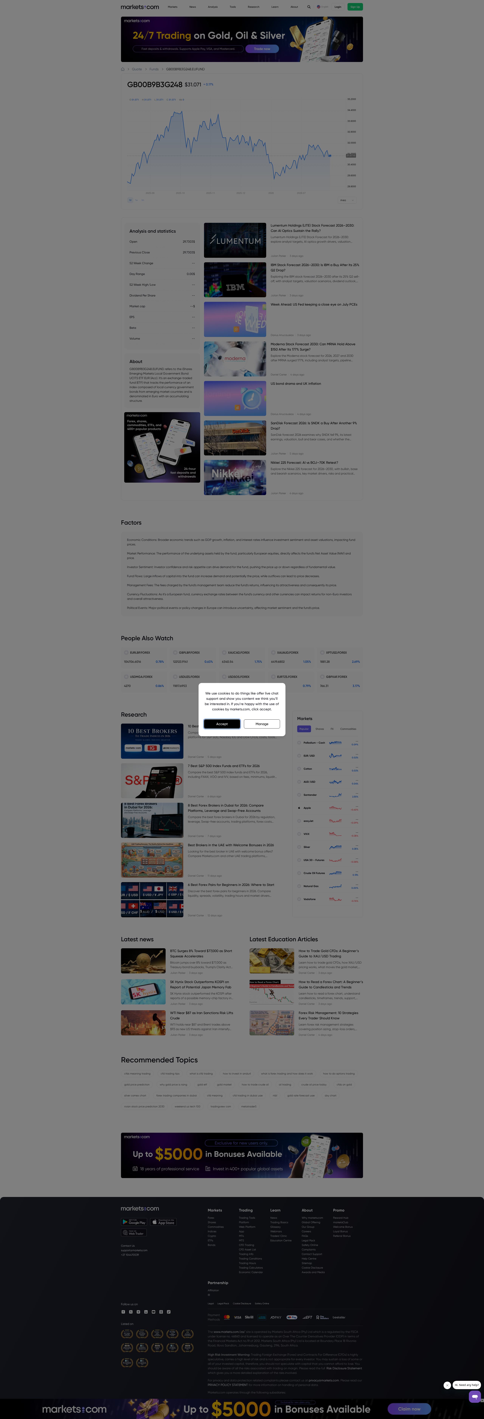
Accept (222, 724)
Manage (262, 724)
